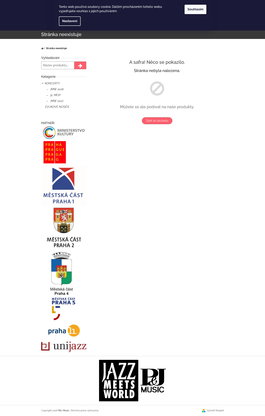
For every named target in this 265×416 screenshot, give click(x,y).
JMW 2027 (56, 101)
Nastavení (69, 21)
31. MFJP (55, 95)
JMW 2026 (56, 89)
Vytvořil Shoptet (215, 410)
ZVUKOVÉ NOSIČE (57, 106)
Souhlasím (195, 9)
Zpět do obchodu (157, 120)
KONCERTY (52, 83)
